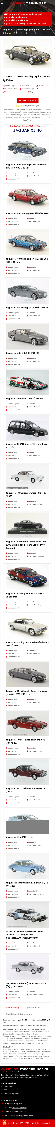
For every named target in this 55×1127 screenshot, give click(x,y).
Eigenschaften (33, 1007)
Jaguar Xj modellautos (14, 17)
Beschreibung (12, 1007)
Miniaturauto (12, 14)
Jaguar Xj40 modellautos (16, 20)
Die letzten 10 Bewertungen (19, 1014)
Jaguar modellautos (31, 14)
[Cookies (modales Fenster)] (4, 1122)
